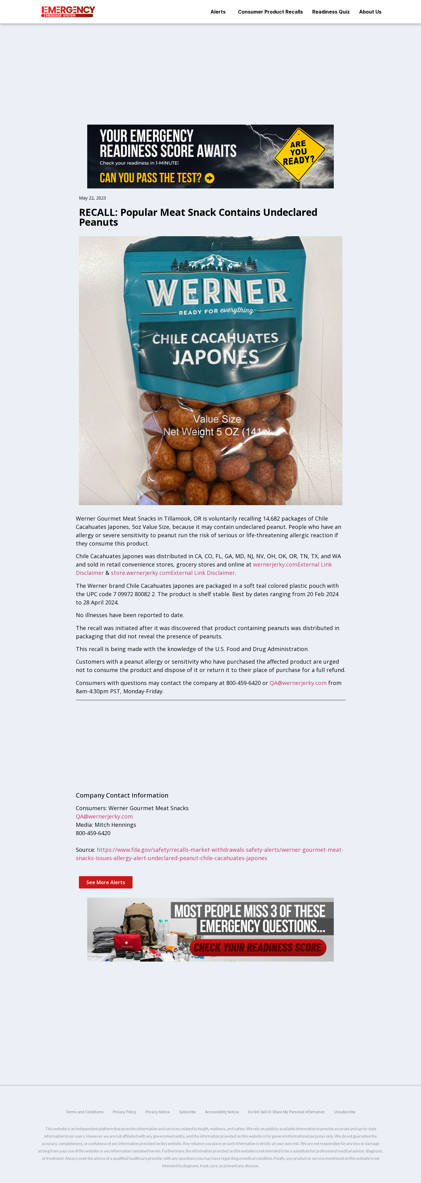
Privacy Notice (157, 1112)
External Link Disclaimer (203, 572)
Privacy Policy (124, 1112)
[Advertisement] (210, 69)
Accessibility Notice (222, 1112)
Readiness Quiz (331, 12)
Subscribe (187, 1112)
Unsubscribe (344, 1112)
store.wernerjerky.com (141, 572)
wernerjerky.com (275, 564)
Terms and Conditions (85, 1112)
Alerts (218, 12)
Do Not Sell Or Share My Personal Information (286, 1112)
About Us (370, 12)
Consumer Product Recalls (270, 12)
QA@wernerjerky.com (298, 682)
